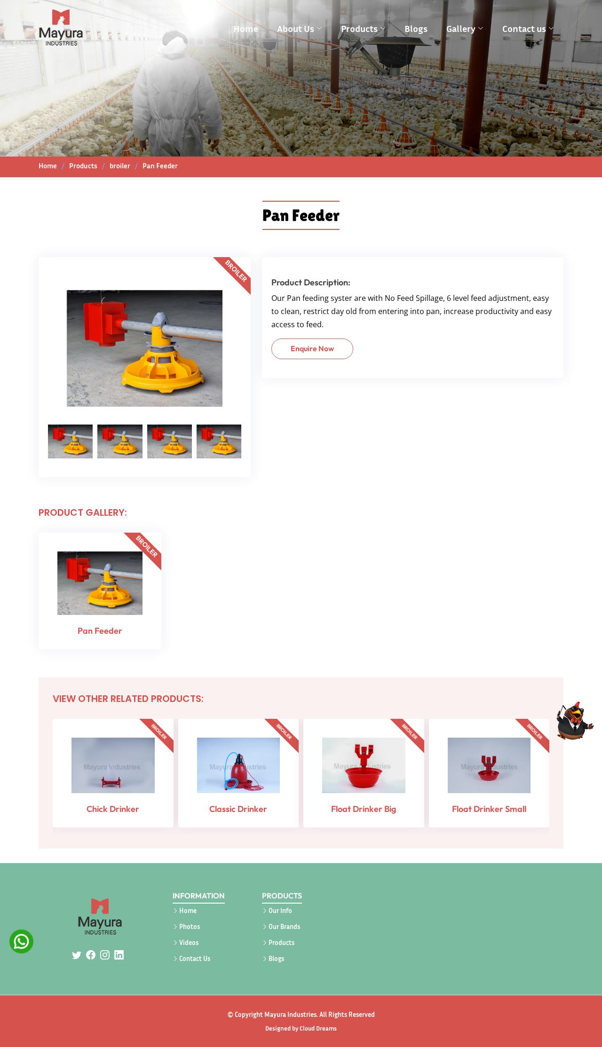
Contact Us (194, 958)
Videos (188, 942)
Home (245, 28)
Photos (189, 926)
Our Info (280, 910)
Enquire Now (312, 348)
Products (281, 942)
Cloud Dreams (318, 1028)
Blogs (416, 28)
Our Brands (284, 926)
